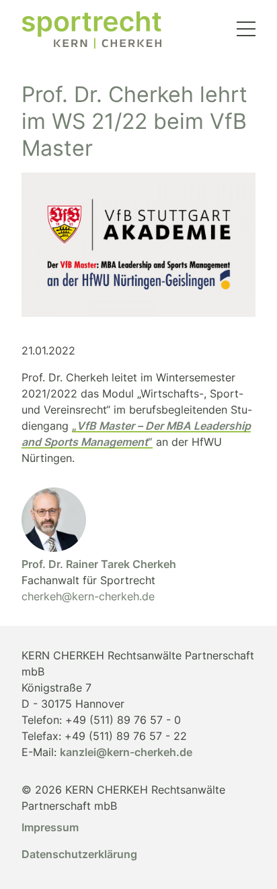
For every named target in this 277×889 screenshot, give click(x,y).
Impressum (50, 827)
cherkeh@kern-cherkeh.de (88, 596)
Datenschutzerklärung (79, 854)
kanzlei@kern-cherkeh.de (126, 752)
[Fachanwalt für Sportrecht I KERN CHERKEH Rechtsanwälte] (91, 30)
